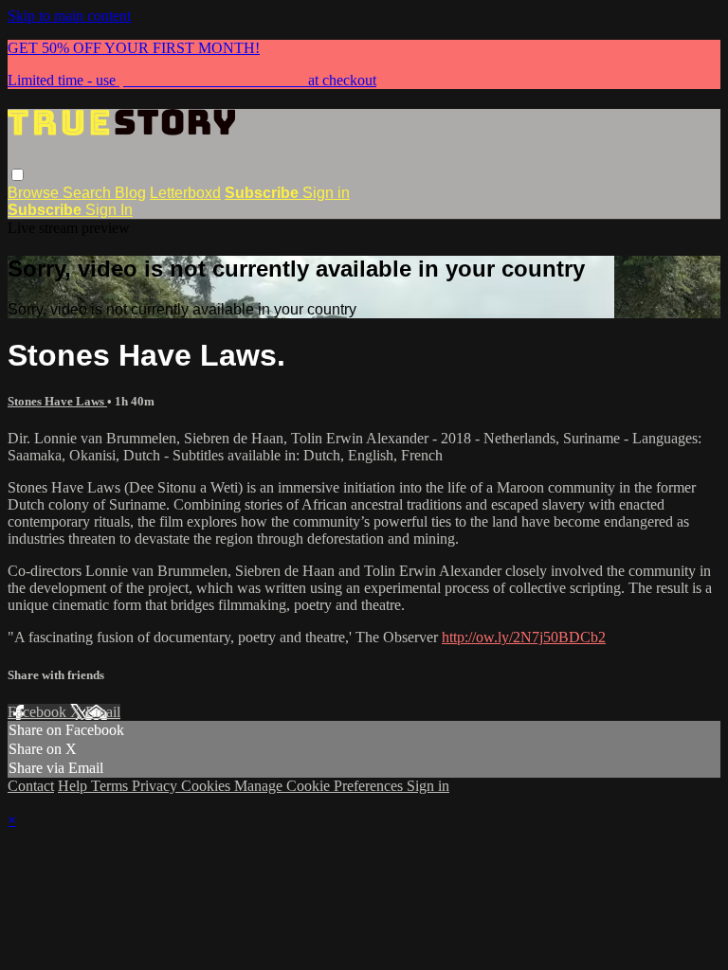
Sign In (109, 210)
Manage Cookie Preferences (320, 786)
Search (89, 193)
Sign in (326, 193)
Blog (130, 193)
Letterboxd (185, 193)
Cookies (207, 786)
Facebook (39, 712)
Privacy (156, 786)
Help (74, 786)
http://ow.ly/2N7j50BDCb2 (524, 637)
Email (102, 712)
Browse (35, 193)
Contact (31, 786)
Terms (111, 786)
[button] (17, 175)
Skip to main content (69, 16)
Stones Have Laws (57, 401)
